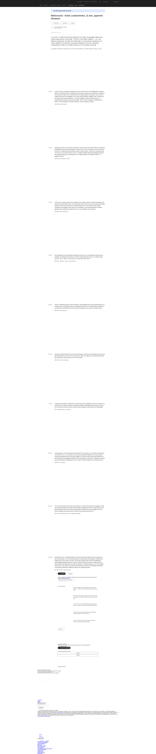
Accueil (40, 699)
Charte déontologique (42, 749)
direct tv (40, 736)
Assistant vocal (40, 751)
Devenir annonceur (41, 752)
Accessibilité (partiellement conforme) (45, 748)
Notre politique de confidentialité (44, 716)
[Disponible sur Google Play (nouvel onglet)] (42, 678)
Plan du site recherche (42, 745)
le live (40, 734)
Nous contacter (40, 747)
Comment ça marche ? (65, 578)
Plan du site (40, 744)
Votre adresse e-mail (41, 703)
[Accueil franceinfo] (42, 732)
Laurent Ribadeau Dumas (60, 27)
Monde (78, 655)
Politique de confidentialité (43, 741)
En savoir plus (59, 712)
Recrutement (40, 753)
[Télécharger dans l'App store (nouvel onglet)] (41, 675)
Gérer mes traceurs (41, 743)
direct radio (41, 737)
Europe (78, 653)
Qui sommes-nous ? (41, 746)
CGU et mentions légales (42, 742)
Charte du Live (40, 750)
